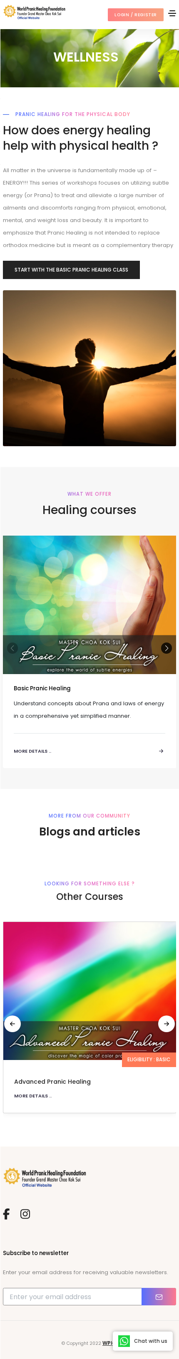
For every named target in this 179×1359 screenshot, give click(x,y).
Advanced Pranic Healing (52, 1081)
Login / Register (135, 15)
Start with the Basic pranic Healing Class (71, 269)
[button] (166, 647)
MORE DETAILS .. (33, 1095)
